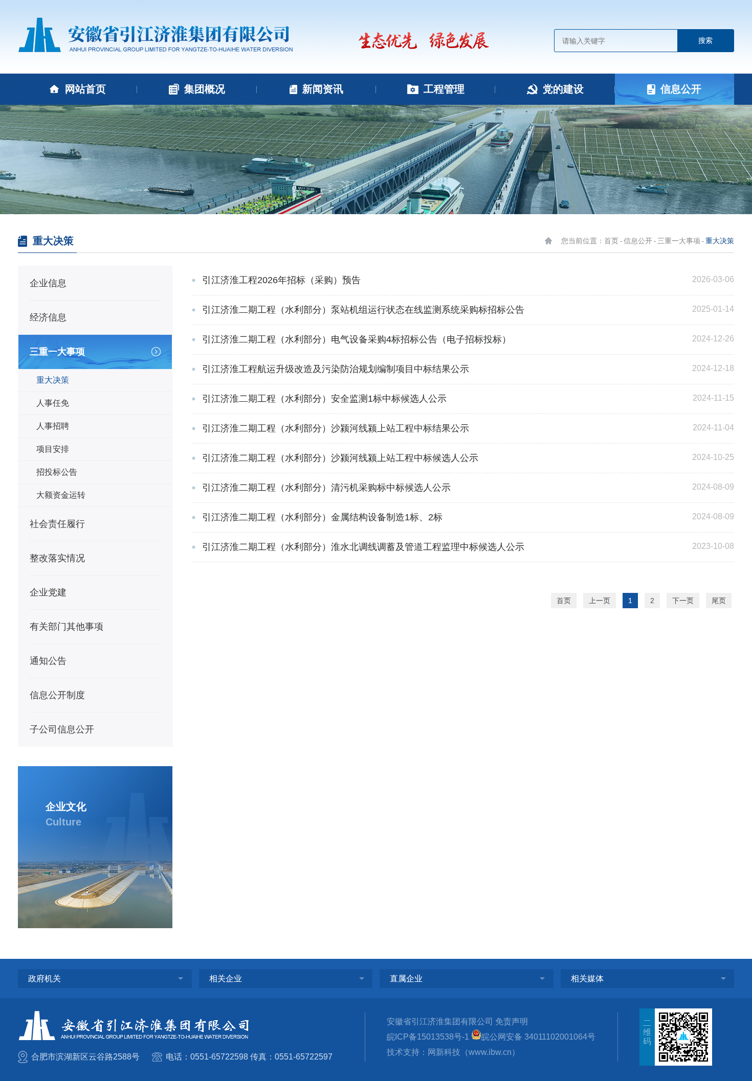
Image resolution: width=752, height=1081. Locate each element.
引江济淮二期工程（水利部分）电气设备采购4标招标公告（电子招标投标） (356, 339)
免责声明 (511, 1021)
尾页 (719, 600)
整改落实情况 (57, 558)
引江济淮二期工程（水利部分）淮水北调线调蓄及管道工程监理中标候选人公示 (363, 547)
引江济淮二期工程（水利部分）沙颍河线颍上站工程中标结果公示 (335, 428)
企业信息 (48, 283)
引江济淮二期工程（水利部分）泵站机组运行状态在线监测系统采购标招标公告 (363, 310)
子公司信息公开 (62, 729)
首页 (564, 600)
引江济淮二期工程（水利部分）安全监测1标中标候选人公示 (324, 399)
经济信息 (48, 317)
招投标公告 (56, 472)
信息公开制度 (57, 695)
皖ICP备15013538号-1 (428, 1036)
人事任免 (52, 403)
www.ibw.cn (490, 1052)
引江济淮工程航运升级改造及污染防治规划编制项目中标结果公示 (335, 369)
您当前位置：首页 (589, 241)
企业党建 (48, 592)
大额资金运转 (60, 495)
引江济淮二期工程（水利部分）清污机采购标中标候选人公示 (326, 487)
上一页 (599, 600)
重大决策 (719, 241)
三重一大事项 (678, 241)
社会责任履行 (57, 524)
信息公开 (638, 241)
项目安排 (52, 449)
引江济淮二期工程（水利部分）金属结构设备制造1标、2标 (322, 517)
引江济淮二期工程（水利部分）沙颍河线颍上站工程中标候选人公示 (340, 458)
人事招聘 (52, 426)
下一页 (683, 600)
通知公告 (48, 661)
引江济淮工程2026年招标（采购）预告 (281, 280)
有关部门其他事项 (66, 627)
